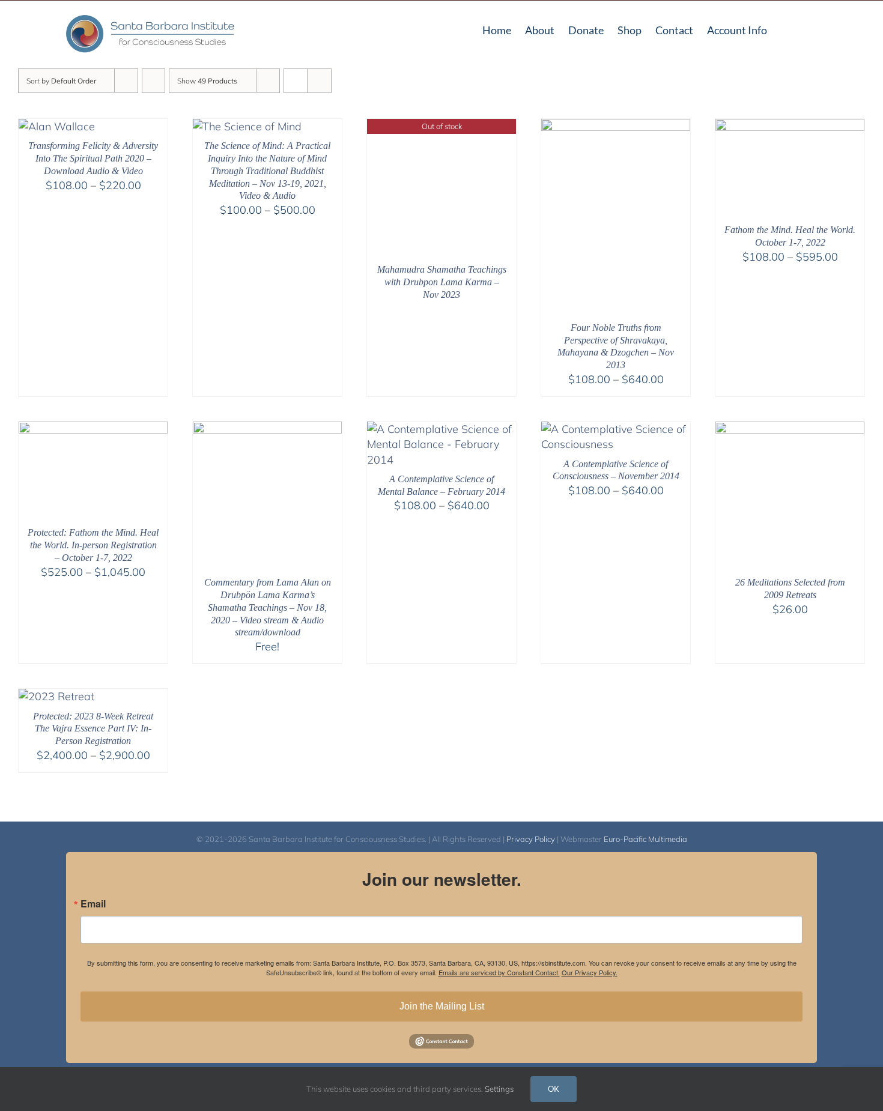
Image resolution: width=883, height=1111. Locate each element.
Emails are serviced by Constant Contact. (499, 972)
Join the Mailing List (441, 1006)
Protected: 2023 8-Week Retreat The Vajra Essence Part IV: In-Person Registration (93, 728)
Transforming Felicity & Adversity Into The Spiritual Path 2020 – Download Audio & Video (93, 158)
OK (553, 1089)
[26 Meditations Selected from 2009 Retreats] (789, 429)
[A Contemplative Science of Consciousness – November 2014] (615, 429)
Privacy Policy (530, 839)
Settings (500, 1089)
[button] (813, 29)
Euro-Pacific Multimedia (645, 839)
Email (93, 904)
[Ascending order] (153, 80)
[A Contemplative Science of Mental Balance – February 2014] (441, 429)
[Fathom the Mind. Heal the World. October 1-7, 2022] (789, 126)
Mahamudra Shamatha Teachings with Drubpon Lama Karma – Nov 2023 (441, 282)
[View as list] (319, 80)
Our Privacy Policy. (589, 972)
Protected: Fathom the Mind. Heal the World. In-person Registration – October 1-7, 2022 (93, 545)
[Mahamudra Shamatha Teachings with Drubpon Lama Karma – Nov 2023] (441, 126)
